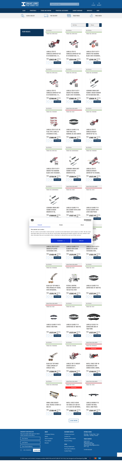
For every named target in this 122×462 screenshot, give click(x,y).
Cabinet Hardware (77, 10)
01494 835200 (88, 449)
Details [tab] (61, 225)
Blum (24, 10)
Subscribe (37, 450)
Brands (47, 443)
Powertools (33, 10)
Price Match (48, 440)
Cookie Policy (68, 451)
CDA (85, 458)
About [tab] (82, 225)
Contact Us (67, 436)
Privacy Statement (69, 446)
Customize (60, 240)
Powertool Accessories (62, 10)
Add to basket (57, 62)
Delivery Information (70, 438)
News (46, 436)
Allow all (81, 240)
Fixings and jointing (46, 10)
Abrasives (89, 10)
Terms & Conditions (69, 449)
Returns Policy (68, 440)
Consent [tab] (40, 225)
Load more (74, 420)
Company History (49, 434)
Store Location (49, 438)
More (98, 10)
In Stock (48, 30)
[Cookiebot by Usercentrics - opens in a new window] (85, 220)
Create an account (69, 434)
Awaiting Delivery (72, 108)
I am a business (27, 450)
